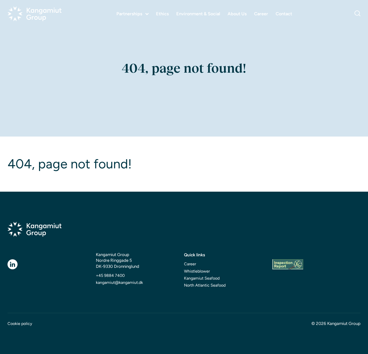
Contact (284, 14)
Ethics (162, 14)
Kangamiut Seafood (202, 278)
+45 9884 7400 (110, 275)
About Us (237, 14)
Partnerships (129, 14)
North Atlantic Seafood (205, 285)
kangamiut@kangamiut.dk (119, 282)
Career (261, 14)
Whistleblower (197, 271)
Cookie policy (20, 323)
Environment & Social (198, 14)
